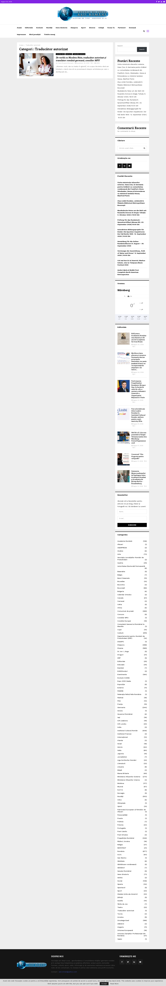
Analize (120, 551)
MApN (119, 770)
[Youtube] (140, 961)
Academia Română (124, 541)
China (119, 608)
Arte (119, 554)
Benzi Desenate (123, 578)
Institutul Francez (124, 734)
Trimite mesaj (49, 34)
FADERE (120, 691)
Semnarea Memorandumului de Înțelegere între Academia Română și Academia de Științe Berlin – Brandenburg (138, 477)
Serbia (119, 878)
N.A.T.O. (120, 790)
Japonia (120, 754)
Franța (120, 704)
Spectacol (121, 887)
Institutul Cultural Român (127, 730)
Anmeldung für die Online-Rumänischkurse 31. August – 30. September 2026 (130, 244)
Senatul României (124, 871)
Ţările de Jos (122, 904)
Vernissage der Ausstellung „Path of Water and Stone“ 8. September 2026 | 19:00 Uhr (131, 253)
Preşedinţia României (125, 838)
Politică (120, 821)
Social (119, 881)
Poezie (120, 818)
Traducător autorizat (79, 54)
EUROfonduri (122, 671)
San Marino (121, 858)
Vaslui (119, 939)
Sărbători (121, 868)
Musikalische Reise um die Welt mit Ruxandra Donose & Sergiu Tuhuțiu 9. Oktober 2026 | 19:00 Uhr (131, 94)
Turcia (119, 914)
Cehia (119, 604)
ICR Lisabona (122, 721)
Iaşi (118, 717)
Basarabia (121, 571)
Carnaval (120, 601)
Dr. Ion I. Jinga (123, 651)
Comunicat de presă (125, 611)
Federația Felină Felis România (129, 694)
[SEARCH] (144, 148)
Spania (120, 884)
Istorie (119, 747)
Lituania (120, 767)
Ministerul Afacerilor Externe (128, 777)
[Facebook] (121, 961)
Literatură (121, 763)
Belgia (119, 575)
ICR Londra (121, 724)
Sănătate (120, 861)
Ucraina (120, 917)
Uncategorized (123, 920)
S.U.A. (119, 854)
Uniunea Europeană (125, 930)
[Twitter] (128, 961)
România (120, 851)
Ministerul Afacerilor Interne (128, 780)
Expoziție (121, 684)
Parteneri (122, 28)
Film (119, 701)
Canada (120, 598)
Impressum (21, 34)
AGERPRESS (122, 548)
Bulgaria (120, 591)
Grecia (120, 711)
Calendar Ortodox (124, 595)
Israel (119, 744)
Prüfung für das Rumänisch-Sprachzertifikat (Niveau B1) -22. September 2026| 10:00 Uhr (129, 103)
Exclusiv (39, 28)
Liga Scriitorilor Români (126, 760)
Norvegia (120, 793)
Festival (120, 698)
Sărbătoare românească (126, 864)
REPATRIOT (121, 848)
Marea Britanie (123, 773)
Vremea (121, 283)
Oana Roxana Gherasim (66, 63)
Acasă (19, 28)
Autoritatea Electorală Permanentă (131, 566)
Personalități (122, 815)
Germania (68, 54)
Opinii (119, 806)
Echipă (101, 28)
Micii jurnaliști (35, 34)
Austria (120, 563)
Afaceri (120, 544)
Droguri (120, 655)
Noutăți (49, 28)
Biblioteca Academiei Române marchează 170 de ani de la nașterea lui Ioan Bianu (138, 337)
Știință (120, 897)
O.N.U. (119, 800)
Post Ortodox (122, 835)
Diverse (92, 28)
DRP (119, 658)
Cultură (120, 633)
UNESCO (120, 924)
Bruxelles (121, 581)
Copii (119, 630)
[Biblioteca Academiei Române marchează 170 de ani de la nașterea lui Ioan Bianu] (123, 339)
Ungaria (120, 927)
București (121, 588)
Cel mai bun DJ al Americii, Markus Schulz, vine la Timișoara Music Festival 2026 (131, 263)
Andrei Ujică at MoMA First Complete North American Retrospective (128, 272)
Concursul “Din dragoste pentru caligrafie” (137, 456)
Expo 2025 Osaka (124, 681)
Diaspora (74, 28)
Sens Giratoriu (61, 28)
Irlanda (120, 740)
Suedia (120, 901)
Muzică (120, 786)
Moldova (120, 783)
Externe (120, 688)
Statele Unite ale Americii (127, 894)
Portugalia (121, 828)
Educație (120, 665)
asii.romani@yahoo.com (68, 972)
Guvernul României (124, 714)
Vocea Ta (111, 28)
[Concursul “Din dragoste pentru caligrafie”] (123, 459)
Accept (104, 984)
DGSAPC (120, 642)
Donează (132, 28)
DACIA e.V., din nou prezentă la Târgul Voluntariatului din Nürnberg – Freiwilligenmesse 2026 (139, 437)
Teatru (120, 907)
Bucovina (121, 585)
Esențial (120, 668)
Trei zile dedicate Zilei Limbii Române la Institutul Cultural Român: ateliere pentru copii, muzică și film (138, 415)
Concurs (120, 614)
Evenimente (122, 674)
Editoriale (29, 28)
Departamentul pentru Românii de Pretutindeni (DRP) (131, 637)
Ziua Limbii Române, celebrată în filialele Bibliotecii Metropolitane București (130, 85)
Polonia (120, 825)
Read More (114, 983)
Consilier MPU (60, 54)
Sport (83, 28)
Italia (119, 750)
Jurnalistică (122, 757)
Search (120, 46)
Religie (120, 845)
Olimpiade (121, 803)
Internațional (122, 737)
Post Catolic (122, 831)
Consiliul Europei (124, 621)
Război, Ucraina (123, 841)
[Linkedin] (134, 961)
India (119, 727)
